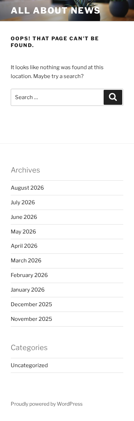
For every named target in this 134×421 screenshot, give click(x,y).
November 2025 (31, 319)
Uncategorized (29, 365)
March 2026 (26, 260)
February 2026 (29, 275)
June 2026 (24, 217)
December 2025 (31, 304)
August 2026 (27, 188)
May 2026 (23, 232)
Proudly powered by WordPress (47, 404)
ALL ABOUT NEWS (56, 10)
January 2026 (28, 290)
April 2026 (24, 246)
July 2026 (23, 202)
